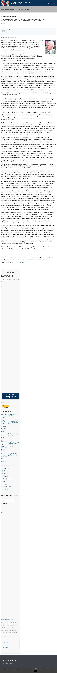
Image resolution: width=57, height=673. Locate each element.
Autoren (3, 471)
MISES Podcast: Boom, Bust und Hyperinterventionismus (13, 454)
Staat (4, 484)
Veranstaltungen (5, 488)
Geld (4, 478)
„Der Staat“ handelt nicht (13, 433)
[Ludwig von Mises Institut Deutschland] (15, 3)
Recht (4, 483)
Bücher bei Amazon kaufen (7, 619)
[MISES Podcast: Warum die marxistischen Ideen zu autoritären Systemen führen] (4, 425)
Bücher (3, 473)
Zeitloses (4, 489)
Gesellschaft (5, 480)
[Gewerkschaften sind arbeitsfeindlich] (28, 16)
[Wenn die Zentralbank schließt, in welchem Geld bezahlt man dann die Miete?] (4, 446)
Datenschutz (6, 645)
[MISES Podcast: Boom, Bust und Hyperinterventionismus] (4, 457)
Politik (4, 481)
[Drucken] (5, 23)
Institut (4, 640)
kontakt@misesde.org (9, 663)
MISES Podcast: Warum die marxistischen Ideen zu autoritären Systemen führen (13, 421)
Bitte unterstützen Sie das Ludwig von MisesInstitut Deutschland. (10, 396)
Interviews (4, 475)
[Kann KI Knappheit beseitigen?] (4, 416)
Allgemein (4, 470)
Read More (40, 671)
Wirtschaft (5, 486)
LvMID (9, 30)
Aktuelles (4, 468)
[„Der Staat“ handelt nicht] (4, 436)
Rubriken (4, 476)
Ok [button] (35, 671)
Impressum (5, 642)
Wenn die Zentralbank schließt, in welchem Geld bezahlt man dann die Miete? (13, 442)
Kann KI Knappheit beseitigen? (12, 415)
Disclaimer (5, 647)
